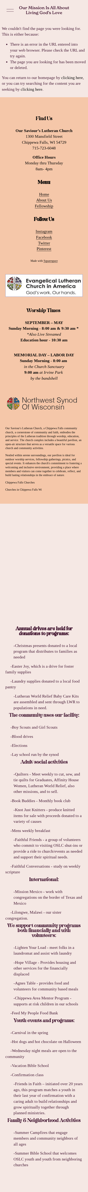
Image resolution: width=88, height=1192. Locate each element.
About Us (44, 200)
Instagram (44, 231)
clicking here (72, 77)
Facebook (44, 237)
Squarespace (51, 260)
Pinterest (44, 248)
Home (44, 194)
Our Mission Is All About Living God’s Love (44, 10)
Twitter (44, 243)
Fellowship (44, 206)
